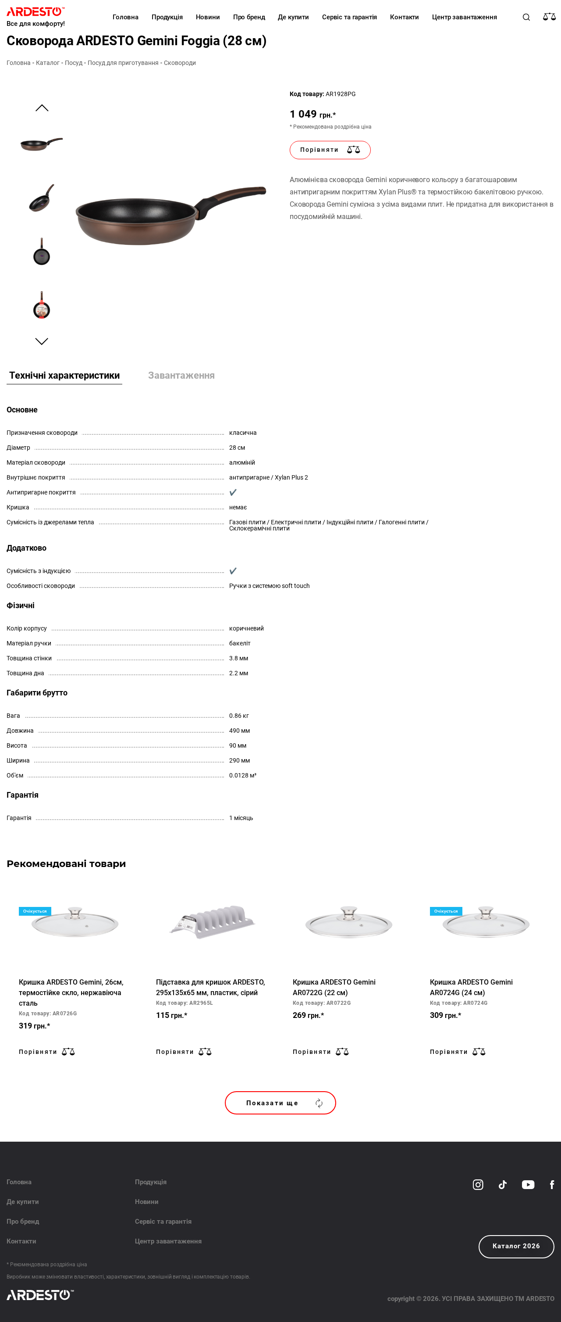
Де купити (293, 17)
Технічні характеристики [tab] (64, 375)
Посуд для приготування (123, 62)
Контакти (404, 17)
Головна (125, 17)
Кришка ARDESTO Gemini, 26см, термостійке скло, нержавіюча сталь (71, 992)
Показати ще (272, 1103)
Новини (208, 17)
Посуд (73, 62)
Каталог (48, 62)
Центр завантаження (464, 17)
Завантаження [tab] (181, 375)
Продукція (167, 17)
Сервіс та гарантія (349, 17)
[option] (171, 216)
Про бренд (249, 17)
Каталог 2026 (516, 1246)
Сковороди (180, 62)
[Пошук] (526, 17)
